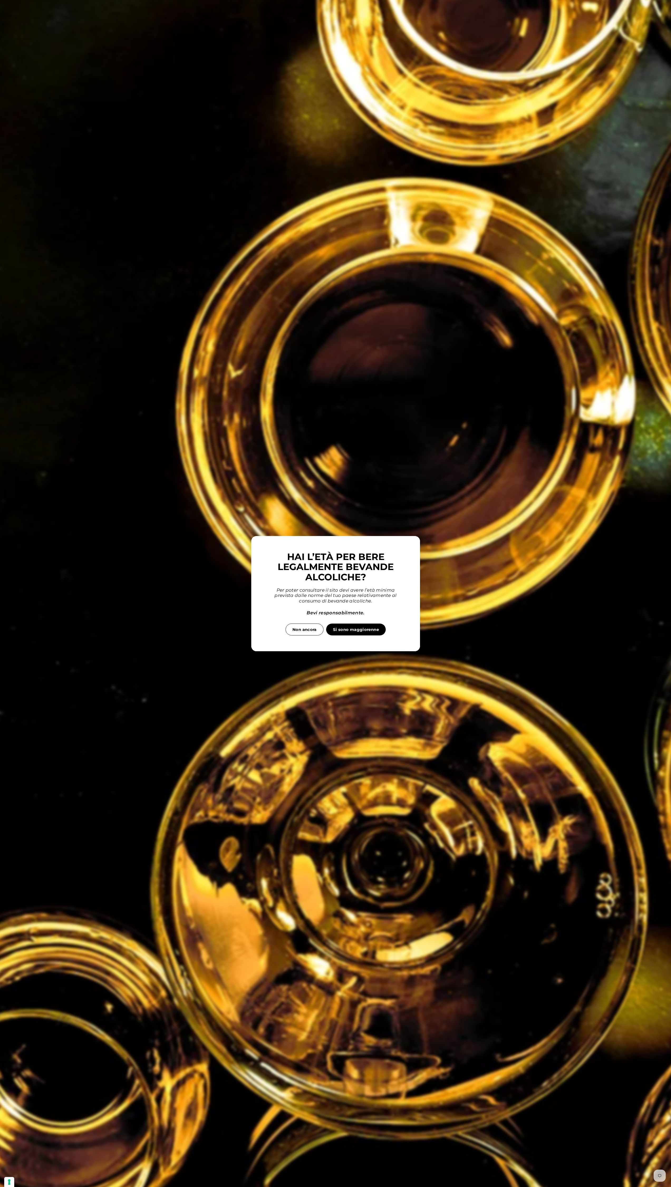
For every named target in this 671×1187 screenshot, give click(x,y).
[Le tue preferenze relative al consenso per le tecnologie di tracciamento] (9, 1182)
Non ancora (304, 629)
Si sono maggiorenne (356, 629)
